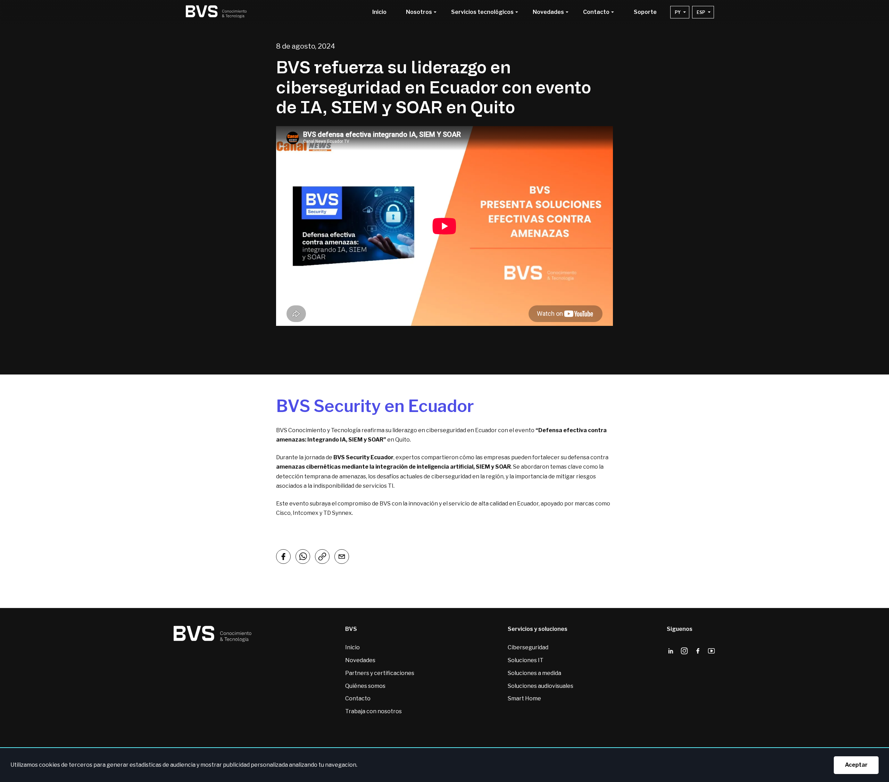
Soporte (645, 12)
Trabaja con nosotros (373, 711)
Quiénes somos (365, 686)
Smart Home (524, 698)
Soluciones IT (525, 660)
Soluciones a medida (534, 673)
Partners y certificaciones (379, 673)
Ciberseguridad (528, 647)
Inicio (379, 12)
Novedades (360, 660)
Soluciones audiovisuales (540, 686)
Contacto (358, 698)
